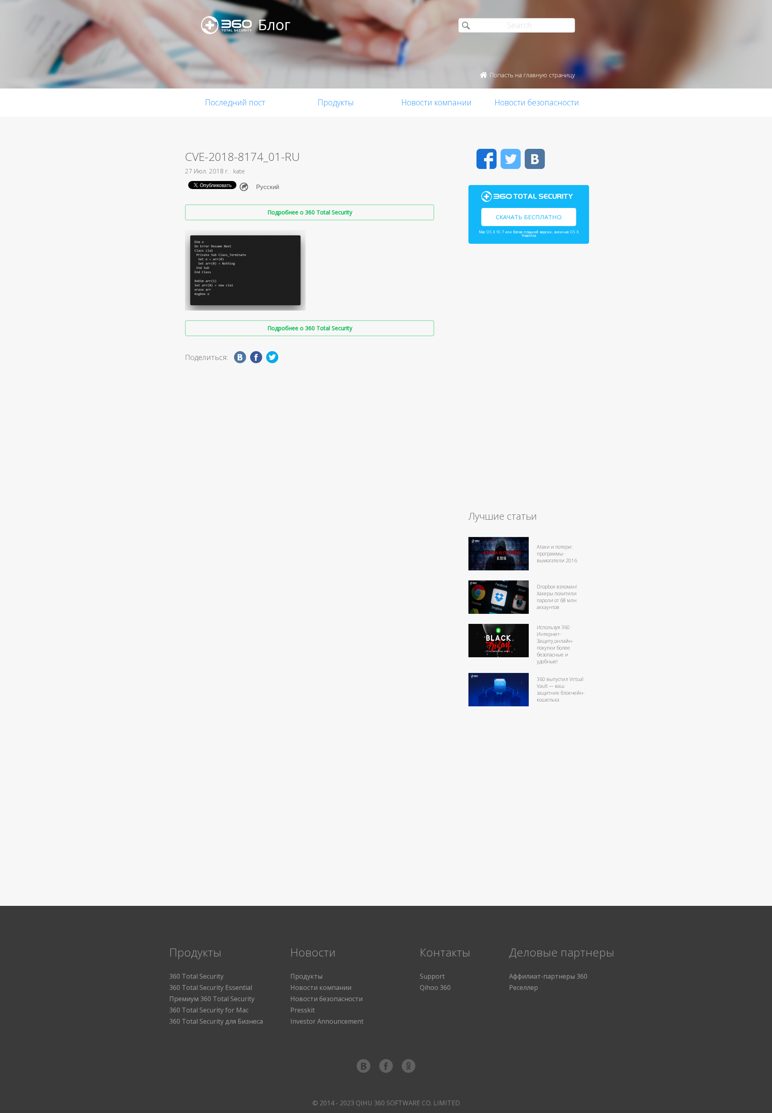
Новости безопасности (537, 102)
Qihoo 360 (435, 987)
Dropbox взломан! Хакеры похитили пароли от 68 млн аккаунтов (557, 597)
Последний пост (235, 102)
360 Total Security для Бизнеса (216, 1021)
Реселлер (523, 987)
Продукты (336, 102)
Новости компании (436, 102)
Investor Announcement (326, 1021)
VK (535, 159)
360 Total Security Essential (210, 987)
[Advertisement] (528, 380)
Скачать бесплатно (529, 217)
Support (432, 976)
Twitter (511, 159)
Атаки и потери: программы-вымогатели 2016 (557, 553)
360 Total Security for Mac (208, 1010)
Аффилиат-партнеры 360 (548, 976)
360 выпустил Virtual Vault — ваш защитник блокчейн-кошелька (561, 689)
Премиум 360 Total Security (212, 998)
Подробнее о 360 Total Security (309, 212)
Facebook (486, 159)
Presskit (302, 1010)
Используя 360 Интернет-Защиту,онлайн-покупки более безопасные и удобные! (555, 644)
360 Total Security (196, 976)
